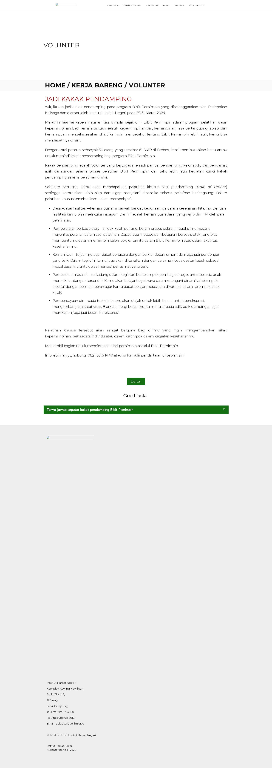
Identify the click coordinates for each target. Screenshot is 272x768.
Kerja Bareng (97, 85)
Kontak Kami (197, 5)
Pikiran (179, 5)
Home (55, 85)
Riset (166, 5)
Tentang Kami (132, 5)
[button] (136, 410)
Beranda (113, 5)
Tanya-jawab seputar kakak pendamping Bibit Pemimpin (90, 410)
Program (152, 5)
